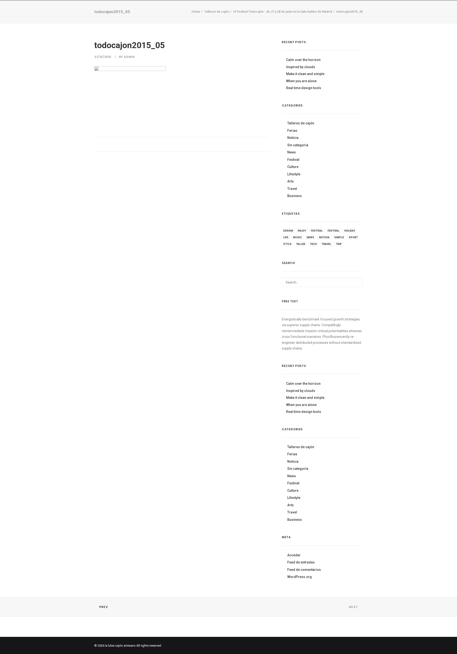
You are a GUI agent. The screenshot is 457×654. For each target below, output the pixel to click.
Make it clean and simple (305, 74)
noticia (324, 237)
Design (288, 230)
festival (317, 230)
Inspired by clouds (300, 67)
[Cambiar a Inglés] (295, 18)
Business (294, 196)
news (310, 237)
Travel (292, 189)
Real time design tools (303, 88)
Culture (292, 167)
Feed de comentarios (304, 570)
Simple (339, 237)
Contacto (241, 19)
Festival (293, 160)
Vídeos (196, 19)
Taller (216, 19)
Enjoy (302, 230)
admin (129, 57)
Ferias (292, 130)
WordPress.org (299, 577)
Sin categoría (297, 145)
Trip (339, 244)
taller (300, 244)
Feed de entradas (301, 562)
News (291, 152)
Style (287, 244)
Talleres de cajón (300, 123)
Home (159, 19)
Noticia (292, 138)
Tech (313, 244)
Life (285, 237)
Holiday (349, 230)
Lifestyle (293, 174)
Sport (353, 237)
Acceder (294, 555)
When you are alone (301, 81)
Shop (177, 19)
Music (297, 237)
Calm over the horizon (303, 60)
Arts (290, 181)
